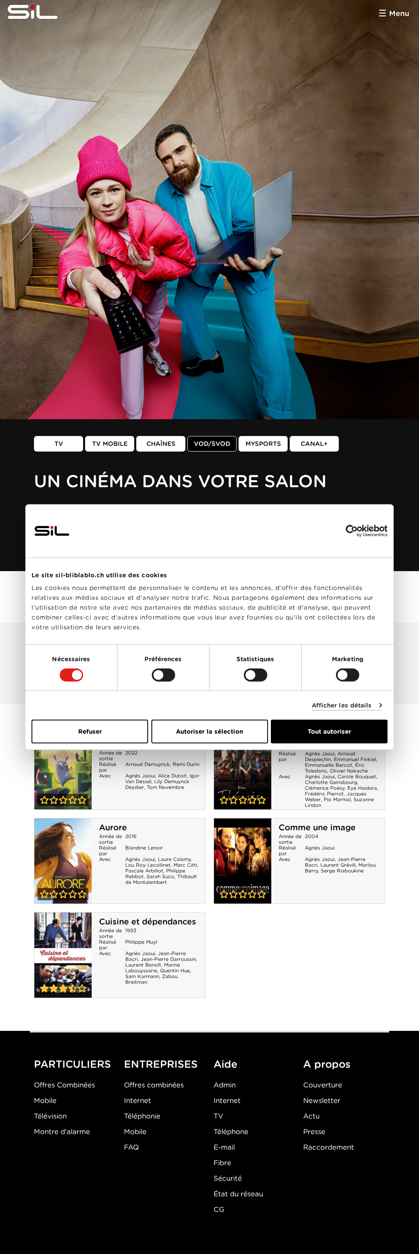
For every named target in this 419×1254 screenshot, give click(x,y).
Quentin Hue (175, 970)
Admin (225, 1085)
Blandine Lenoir (144, 848)
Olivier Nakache (349, 771)
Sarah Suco (160, 876)
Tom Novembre (165, 787)
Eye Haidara (362, 788)
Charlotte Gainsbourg (331, 782)
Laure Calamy (174, 859)
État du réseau (238, 1194)
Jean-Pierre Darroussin (168, 959)
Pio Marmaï (337, 799)
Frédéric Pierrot (324, 794)
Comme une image (317, 827)
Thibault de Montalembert (161, 879)
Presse (314, 1131)
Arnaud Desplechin (330, 756)
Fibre (222, 1163)
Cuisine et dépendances (147, 921)
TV (58, 443)
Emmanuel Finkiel (355, 759)
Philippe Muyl (141, 942)
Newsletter (321, 1100)
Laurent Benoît (143, 965)
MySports (263, 443)
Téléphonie (142, 1116)
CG (219, 1209)
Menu (399, 13)
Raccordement (328, 1147)
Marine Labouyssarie (152, 968)
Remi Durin (186, 764)
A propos (327, 1064)
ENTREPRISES (161, 1064)
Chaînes (161, 443)
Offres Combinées (64, 1085)
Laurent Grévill (338, 865)
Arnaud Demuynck (147, 764)
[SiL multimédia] (42, 12)
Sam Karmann (142, 976)
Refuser (90, 731)
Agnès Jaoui (140, 776)
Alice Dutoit (172, 776)
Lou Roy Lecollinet (148, 865)
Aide (225, 1064)
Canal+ (314, 443)
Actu (311, 1116)
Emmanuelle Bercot (328, 765)
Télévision (50, 1116)
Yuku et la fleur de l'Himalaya (63, 766)
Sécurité (228, 1178)
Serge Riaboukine (342, 871)
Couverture (322, 1085)
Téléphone (231, 1131)
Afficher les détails (342, 705)
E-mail (224, 1147)
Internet (137, 1100)
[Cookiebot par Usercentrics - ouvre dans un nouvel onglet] (351, 530)
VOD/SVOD (212, 443)
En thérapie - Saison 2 (242, 766)
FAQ (131, 1147)
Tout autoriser (329, 731)
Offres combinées (154, 1085)
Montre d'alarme (62, 1131)
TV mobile (110, 443)
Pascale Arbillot (144, 871)
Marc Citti (185, 865)
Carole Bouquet (357, 776)
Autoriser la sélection (209, 731)
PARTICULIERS (72, 1064)
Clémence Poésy (325, 788)
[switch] (163, 674)
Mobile (45, 1100)
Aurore (113, 827)
